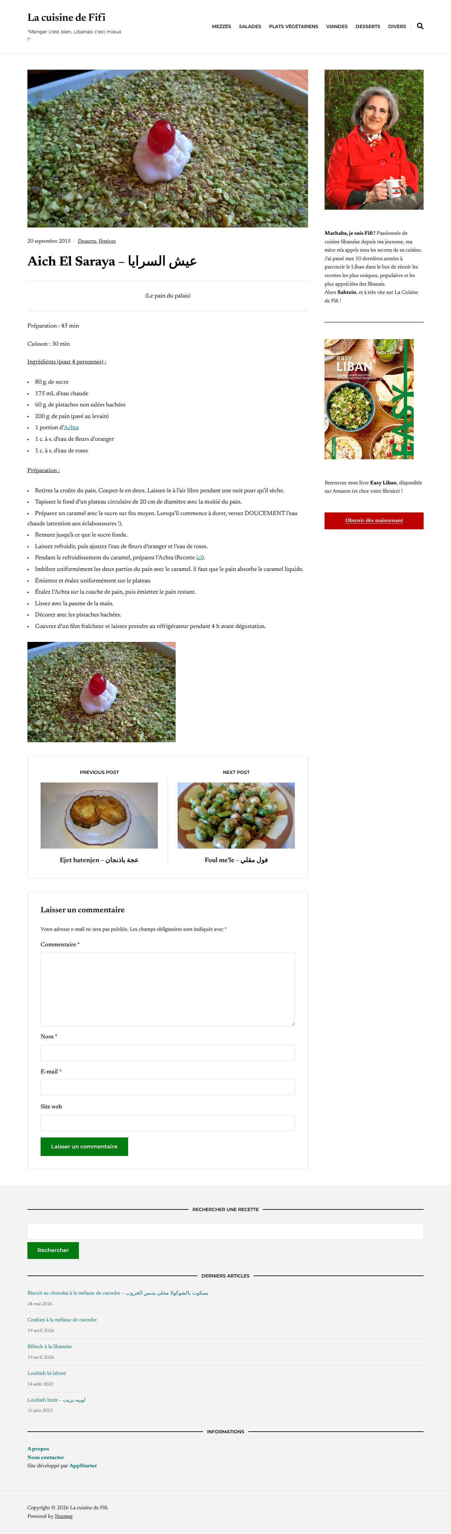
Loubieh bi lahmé (46, 1373)
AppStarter (83, 1466)
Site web (51, 1107)
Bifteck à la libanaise (49, 1346)
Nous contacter (45, 1457)
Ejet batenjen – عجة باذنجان (99, 860)
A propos (38, 1449)
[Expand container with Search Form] (420, 26)
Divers (397, 26)
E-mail (51, 1072)
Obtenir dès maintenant (374, 520)
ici (199, 558)
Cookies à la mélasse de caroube (62, 1320)
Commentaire (60, 945)
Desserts (368, 26)
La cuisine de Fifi (66, 18)
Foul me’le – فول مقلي (236, 860)
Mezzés (221, 26)
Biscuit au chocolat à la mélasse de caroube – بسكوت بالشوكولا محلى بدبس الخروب (117, 1293)
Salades (250, 26)
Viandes (337, 26)
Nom (49, 1037)
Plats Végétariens (293, 26)
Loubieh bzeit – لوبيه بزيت (56, 1400)
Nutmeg (64, 1516)
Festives (107, 241)
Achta (71, 428)
